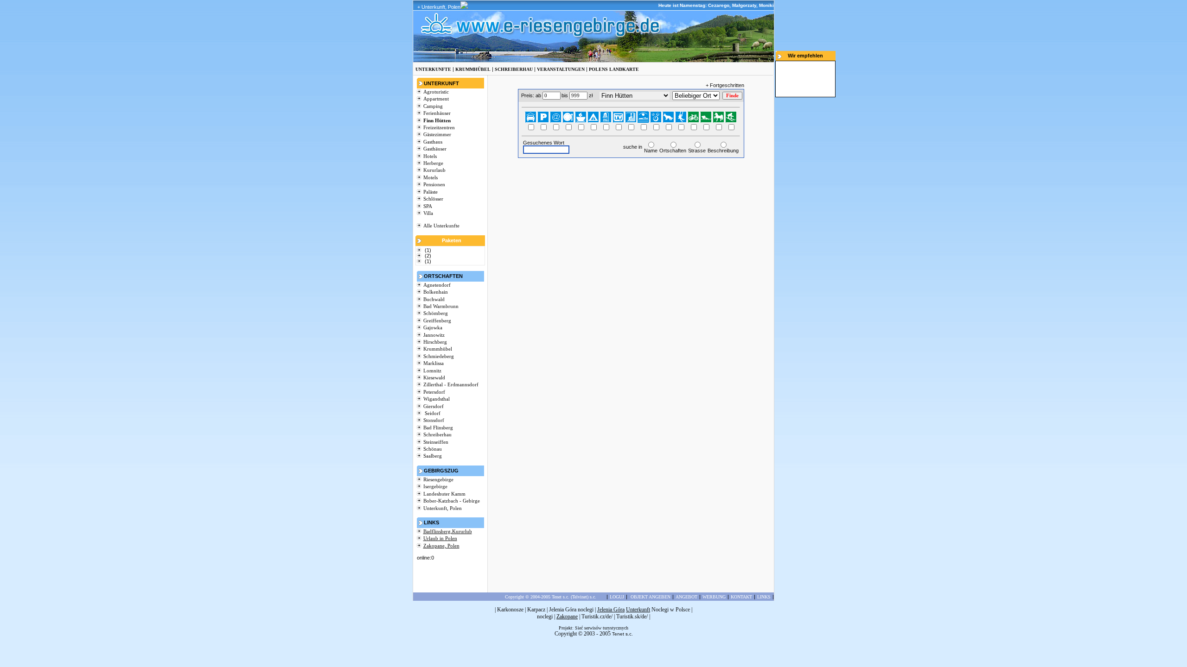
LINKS (764, 596)
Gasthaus (432, 142)
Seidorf (431, 413)
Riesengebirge (438, 479)
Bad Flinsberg (438, 427)
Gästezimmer (437, 134)
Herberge (433, 163)
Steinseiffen (435, 442)
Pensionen (434, 184)
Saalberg (432, 456)
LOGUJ (617, 596)
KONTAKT (741, 596)
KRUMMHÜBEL (473, 69)
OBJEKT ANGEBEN (650, 596)
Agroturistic (436, 91)
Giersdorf (433, 406)
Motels (430, 177)
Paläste (430, 192)
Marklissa (433, 363)
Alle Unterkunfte (441, 225)
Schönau (432, 449)
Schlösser (433, 198)
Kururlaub (434, 170)
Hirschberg (435, 342)
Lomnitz (432, 370)
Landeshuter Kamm (444, 494)
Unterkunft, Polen (442, 508)
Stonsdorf (433, 420)
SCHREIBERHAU (514, 69)
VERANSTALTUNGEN (561, 69)
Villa (428, 213)
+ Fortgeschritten (725, 85)
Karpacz (536, 609)
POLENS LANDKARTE (614, 69)
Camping (433, 106)
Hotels (430, 156)
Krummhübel (437, 349)
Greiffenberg (437, 320)
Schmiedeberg (438, 356)
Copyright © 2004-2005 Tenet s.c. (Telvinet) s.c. (551, 596)
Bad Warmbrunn (441, 306)
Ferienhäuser (437, 113)
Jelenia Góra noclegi (571, 609)
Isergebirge (435, 486)
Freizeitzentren (439, 127)
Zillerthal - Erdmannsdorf (451, 384)
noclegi (545, 616)
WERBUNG (714, 596)
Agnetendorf (437, 285)
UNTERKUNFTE (433, 69)
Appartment (436, 98)
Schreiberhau (437, 434)
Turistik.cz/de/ (597, 616)
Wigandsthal (436, 399)
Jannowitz (434, 335)
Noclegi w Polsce (670, 609)
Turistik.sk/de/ (632, 616)
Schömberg (435, 313)
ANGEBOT (686, 596)
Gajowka (432, 327)
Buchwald (434, 299)
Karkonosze (510, 609)
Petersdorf (434, 392)
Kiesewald (434, 377)
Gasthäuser (435, 148)
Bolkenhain (435, 292)
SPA (427, 206)
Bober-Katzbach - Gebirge (451, 500)
